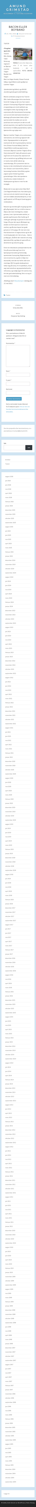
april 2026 (8, 493)
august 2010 (9, 1247)
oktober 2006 (9, 1398)
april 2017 (8, 941)
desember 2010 (10, 1230)
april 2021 (8, 744)
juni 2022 (8, 686)
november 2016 (10, 962)
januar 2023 (9, 657)
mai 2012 (8, 1159)
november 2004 (10, 1473)
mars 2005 (8, 1461)
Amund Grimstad (25, 34)
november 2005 (10, 1431)
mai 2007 (8, 1373)
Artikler (7, 460)
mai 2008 (8, 1331)
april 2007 (8, 1377)
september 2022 (10, 673)
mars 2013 (8, 1117)
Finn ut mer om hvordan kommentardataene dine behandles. (18, 409)
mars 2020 (8, 795)
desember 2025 (10, 510)
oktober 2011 (9, 1189)
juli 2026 (8, 481)
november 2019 (10, 812)
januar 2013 (9, 1126)
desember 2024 (10, 560)
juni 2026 (8, 485)
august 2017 (9, 925)
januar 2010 (9, 1272)
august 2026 (9, 476)
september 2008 (10, 1323)
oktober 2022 (9, 669)
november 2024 (10, 564)
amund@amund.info (20, 431)
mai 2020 (8, 786)
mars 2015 (8, 1034)
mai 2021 (8, 740)
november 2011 (10, 1184)
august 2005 (9, 1444)
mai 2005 (8, 1452)
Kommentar (10, 343)
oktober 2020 (9, 770)
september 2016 (10, 971)
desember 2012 (10, 1130)
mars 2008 (8, 1339)
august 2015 (9, 1017)
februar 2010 (9, 1268)
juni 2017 (8, 933)
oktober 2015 (9, 1008)
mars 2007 (8, 1381)
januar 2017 (9, 954)
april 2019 (8, 841)
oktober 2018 (9, 866)
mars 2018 (8, 895)
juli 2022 (8, 682)
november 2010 (10, 1235)
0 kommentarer (19, 36)
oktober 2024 (9, 569)
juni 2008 (8, 1327)
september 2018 (10, 870)
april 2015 (8, 1029)
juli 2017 (8, 929)
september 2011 (10, 1193)
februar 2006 (9, 1419)
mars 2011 (8, 1218)
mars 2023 (8, 648)
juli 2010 (8, 1251)
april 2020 (8, 791)
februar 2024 (9, 602)
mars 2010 (8, 1264)
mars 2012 (8, 1168)
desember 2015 (10, 1000)
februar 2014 (9, 1080)
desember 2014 (10, 1046)
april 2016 (8, 983)
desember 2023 (10, 610)
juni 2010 (8, 1256)
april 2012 (8, 1163)
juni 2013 (8, 1109)
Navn (8, 371)
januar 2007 (9, 1390)
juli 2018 (8, 879)
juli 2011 (8, 1201)
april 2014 (8, 1075)
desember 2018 (10, 858)
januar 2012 (9, 1176)
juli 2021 (8, 732)
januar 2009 (9, 1306)
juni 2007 (8, 1369)
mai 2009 (8, 1293)
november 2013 (10, 1092)
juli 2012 (8, 1151)
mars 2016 (8, 987)
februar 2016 (9, 992)
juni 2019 (8, 832)
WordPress (21, 1503)
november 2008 (10, 1314)
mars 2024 (8, 598)
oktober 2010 (9, 1239)
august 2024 (9, 577)
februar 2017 (9, 950)
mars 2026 (8, 497)
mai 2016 (8, 979)
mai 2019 (8, 837)
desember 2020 (10, 761)
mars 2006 (8, 1415)
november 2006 (10, 1394)
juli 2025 (8, 531)
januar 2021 (9, 757)
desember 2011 (10, 1180)
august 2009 (9, 1289)
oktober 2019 (9, 816)
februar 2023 (9, 652)
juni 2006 (8, 1406)
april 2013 (8, 1113)
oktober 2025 (9, 518)
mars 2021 (8, 749)
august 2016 (9, 975)
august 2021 (9, 728)
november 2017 (10, 912)
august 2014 (9, 1063)
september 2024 (10, 573)
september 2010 (10, 1243)
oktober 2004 (9, 1478)
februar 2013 (9, 1122)
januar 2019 (9, 853)
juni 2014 (8, 1071)
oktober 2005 (9, 1436)
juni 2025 (8, 535)
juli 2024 (8, 581)
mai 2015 (8, 1025)
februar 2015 (9, 1038)
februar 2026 (9, 502)
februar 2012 (9, 1172)
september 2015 (10, 1013)
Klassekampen (19, 281)
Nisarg (32, 1503)
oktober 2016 (9, 967)
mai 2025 (8, 539)
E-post (9, 380)
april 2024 (8, 594)
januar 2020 (9, 803)
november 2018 (10, 862)
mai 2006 (8, 1411)
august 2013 (9, 1105)
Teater (8, 295)
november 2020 (10, 765)
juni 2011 (8, 1205)
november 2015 (10, 1004)
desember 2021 (10, 711)
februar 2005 (9, 1465)
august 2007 (9, 1364)
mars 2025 (8, 548)
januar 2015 (9, 1042)
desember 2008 (10, 1310)
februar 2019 (9, 849)
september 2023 (10, 623)
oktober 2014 (9, 1054)
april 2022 (8, 694)
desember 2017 (10, 908)
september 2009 (10, 1285)
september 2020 (10, 774)
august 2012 (9, 1147)
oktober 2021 (9, 719)
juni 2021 (8, 736)
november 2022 (10, 665)
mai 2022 (8, 690)
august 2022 (9, 677)
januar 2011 (9, 1226)
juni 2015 (8, 1021)
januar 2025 (9, 556)
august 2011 (9, 1197)
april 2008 (8, 1335)
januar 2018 (9, 904)
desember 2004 (10, 1469)
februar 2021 (9, 753)
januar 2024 (9, 606)
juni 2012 (8, 1155)
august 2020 (9, 778)
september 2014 (10, 1059)
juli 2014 (8, 1067)
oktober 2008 (9, 1318)
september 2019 (10, 820)
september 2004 (10, 1482)
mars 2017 (8, 946)
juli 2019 (8, 828)
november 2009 (10, 1276)
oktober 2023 (9, 619)
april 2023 (8, 644)
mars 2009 (8, 1297)
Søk (5, 443)
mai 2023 (8, 640)
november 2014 (10, 1050)
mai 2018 (8, 887)
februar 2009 (9, 1302)
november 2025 (10, 514)
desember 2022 (10, 661)
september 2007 (10, 1360)
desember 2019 (10, 807)
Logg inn (7, 1494)
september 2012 (10, 1142)
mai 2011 (8, 1209)
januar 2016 (9, 996)
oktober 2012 (9, 1138)
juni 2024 (8, 585)
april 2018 (8, 891)
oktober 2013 (9, 1096)
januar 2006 (9, 1423)
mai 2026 (8, 489)
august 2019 (9, 824)
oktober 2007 (9, 1356)
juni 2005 (8, 1448)
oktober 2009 (9, 1281)
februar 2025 (9, 552)
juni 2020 (8, 782)
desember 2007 (10, 1348)
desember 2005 (10, 1427)
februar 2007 (9, 1385)
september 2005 (10, 1440)
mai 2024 (8, 589)
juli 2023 (8, 631)
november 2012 (10, 1134)
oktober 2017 (9, 916)
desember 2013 (10, 1088)
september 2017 (10, 920)
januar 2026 (9, 506)
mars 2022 (8, 698)
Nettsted (9, 389)
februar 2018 (9, 899)
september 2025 (10, 522)
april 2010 (8, 1260)
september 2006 (10, 1402)
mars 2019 (8, 845)
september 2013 (10, 1101)
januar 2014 (9, 1084)
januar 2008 (9, 1344)
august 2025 (9, 527)
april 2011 (8, 1214)
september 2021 (10, 724)
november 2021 (10, 715)
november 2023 (10, 615)
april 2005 (8, 1457)
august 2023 (9, 627)
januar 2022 (9, 707)
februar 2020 (9, 799)
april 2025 (8, 543)
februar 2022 (9, 703)
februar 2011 (9, 1222)
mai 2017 (8, 937)
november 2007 (10, 1352)
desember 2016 (10, 958)
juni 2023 (8, 636)
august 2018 (9, 874)
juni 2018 (8, 883)
